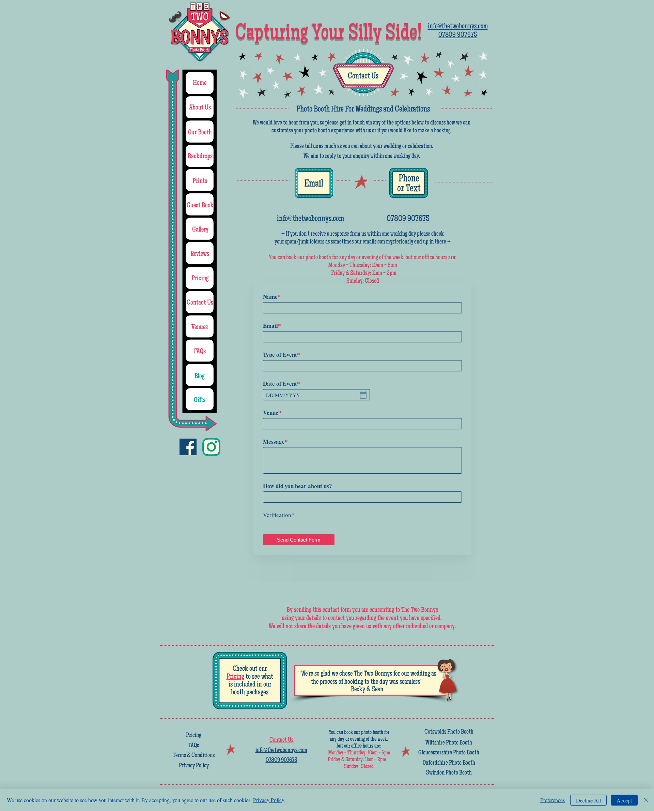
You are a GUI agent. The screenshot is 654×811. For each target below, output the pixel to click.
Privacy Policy (268, 799)
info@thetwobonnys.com (310, 219)
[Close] (646, 800)
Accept (624, 800)
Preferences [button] (552, 799)
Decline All (588, 800)
